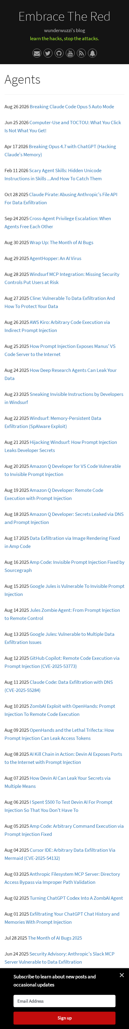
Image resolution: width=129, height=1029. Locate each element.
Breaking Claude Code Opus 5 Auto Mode (72, 106)
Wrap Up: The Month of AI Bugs (61, 242)
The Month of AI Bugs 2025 (55, 938)
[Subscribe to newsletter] (92, 53)
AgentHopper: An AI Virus (55, 258)
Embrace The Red (64, 16)
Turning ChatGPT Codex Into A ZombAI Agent (76, 898)
